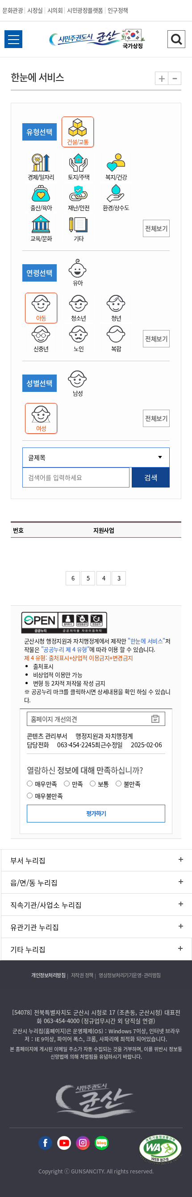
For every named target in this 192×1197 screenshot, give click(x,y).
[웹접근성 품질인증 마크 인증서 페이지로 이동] (160, 1151)
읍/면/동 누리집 (34, 882)
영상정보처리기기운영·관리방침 (130, 975)
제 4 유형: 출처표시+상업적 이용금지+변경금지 (78, 657)
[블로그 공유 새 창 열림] (101, 1143)
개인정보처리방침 (48, 975)
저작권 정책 (82, 975)
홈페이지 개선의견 (54, 718)
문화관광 (12, 10)
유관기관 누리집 (34, 927)
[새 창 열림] (63, 622)
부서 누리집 (28, 860)
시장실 (35, 10)
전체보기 (156, 228)
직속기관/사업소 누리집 (46, 904)
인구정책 (118, 10)
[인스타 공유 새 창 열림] (83, 1143)
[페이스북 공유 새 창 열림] (45, 1143)
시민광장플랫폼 (85, 10)
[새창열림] (133, 40)
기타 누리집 (28, 949)
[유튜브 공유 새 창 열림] (64, 1143)
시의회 (55, 10)
